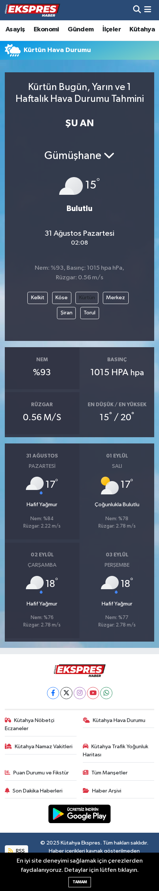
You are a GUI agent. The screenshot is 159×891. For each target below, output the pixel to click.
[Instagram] (80, 693)
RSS (20, 851)
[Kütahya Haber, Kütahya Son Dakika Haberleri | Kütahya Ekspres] (32, 9)
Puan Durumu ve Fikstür (41, 773)
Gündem (81, 29)
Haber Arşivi (106, 791)
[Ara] (137, 10)
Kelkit (37, 297)
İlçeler (111, 29)
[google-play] (79, 815)
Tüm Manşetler (109, 773)
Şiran (66, 312)
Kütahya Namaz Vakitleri (43, 746)
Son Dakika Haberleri (37, 791)
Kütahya (142, 29)
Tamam (79, 882)
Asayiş (15, 29)
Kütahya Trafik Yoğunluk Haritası (116, 750)
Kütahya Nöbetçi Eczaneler (30, 724)
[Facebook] (53, 693)
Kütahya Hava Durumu (119, 720)
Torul (89, 312)
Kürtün (87, 297)
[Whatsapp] (106, 693)
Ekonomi (46, 29)
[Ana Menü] (147, 10)
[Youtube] (93, 693)
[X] (66, 693)
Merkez (115, 297)
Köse (61, 297)
